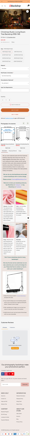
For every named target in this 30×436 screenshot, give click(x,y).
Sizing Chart (19, 401)
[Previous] (2, 27)
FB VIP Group (4, 414)
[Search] (5, 6)
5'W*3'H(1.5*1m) (18, 51)
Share (13, 42)
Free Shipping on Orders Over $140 (15, 1)
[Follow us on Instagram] (6, 374)
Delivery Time (4, 404)
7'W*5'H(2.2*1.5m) (6, 51)
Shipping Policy (19, 398)
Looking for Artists (5, 417)
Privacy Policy (19, 421)
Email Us (18, 416)
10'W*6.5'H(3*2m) (6, 58)
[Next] (27, 27)
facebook (18, 187)
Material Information (20, 395)
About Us (3, 395)
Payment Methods (5, 420)
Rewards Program (5, 411)
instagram (18, 185)
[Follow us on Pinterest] (9, 374)
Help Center (19, 413)
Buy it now (15, 114)
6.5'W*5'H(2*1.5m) (6, 55)
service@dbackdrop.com (19, 179)
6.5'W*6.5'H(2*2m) (18, 55)
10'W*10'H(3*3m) (6, 61)
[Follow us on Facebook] (2, 374)
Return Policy (19, 404)
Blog (17, 419)
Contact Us (3, 398)
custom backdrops (21, 295)
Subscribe (25, 384)
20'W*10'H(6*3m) (18, 61)
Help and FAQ (4, 401)
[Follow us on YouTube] (12, 374)
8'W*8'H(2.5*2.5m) (18, 58)
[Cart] (27, 6)
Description (4, 150)
